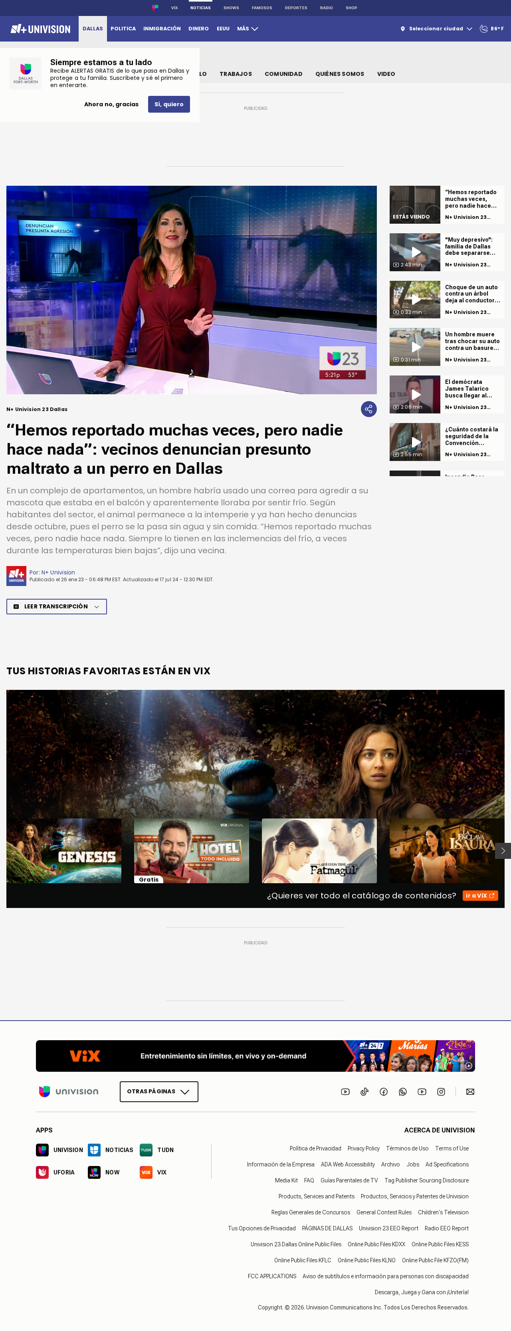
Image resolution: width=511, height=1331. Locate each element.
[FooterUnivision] (68, 1091)
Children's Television (443, 1212)
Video (386, 74)
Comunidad (284, 74)
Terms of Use (452, 1148)
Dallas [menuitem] (93, 28)
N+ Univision (58, 572)
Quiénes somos (339, 74)
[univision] (39, 29)
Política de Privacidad (315, 1148)
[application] (191, 290)
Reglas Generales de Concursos (310, 1212)
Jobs (412, 1164)
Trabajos (236, 74)
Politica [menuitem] (123, 28)
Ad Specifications (447, 1164)
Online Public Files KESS (440, 1244)
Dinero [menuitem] (198, 28)
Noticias (200, 8)
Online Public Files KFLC (302, 1260)
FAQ (309, 1180)
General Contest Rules (384, 1212)
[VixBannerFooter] (255, 1056)
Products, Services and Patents (317, 1196)
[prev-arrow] (1, 851)
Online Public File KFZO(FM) (435, 1260)
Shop (351, 8)
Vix (174, 8)
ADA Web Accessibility (348, 1164)
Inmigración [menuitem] (162, 28)
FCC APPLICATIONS (272, 1276)
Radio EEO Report (447, 1228)
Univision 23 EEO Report (388, 1228)
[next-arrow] (503, 851)
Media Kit (286, 1180)
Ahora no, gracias (111, 104)
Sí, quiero (169, 104)
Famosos (262, 8)
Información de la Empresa (281, 1164)
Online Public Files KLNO (367, 1260)
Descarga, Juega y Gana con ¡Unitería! (422, 1292)
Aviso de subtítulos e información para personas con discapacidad (386, 1276)
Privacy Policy (364, 1148)
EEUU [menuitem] (223, 28)
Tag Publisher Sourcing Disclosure (426, 1180)
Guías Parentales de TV (349, 1180)
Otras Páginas (151, 1091)
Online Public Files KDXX (376, 1244)
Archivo (390, 1164)
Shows (231, 8)
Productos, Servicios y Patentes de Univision (415, 1196)
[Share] (369, 409)
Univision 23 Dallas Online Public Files (296, 1244)
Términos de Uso (407, 1148)
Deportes (296, 8)
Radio (326, 8)
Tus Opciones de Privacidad (262, 1228)
